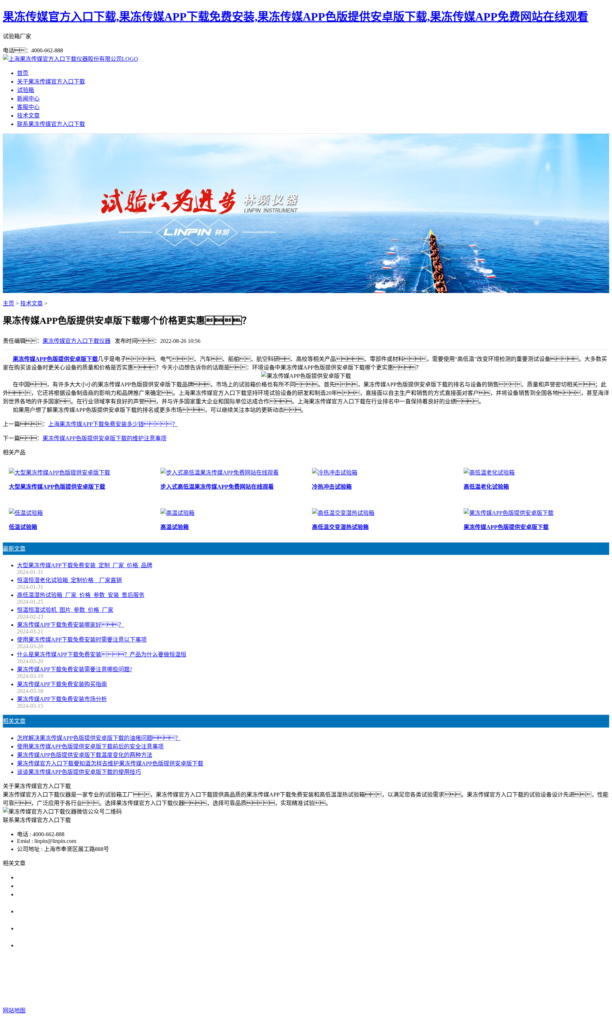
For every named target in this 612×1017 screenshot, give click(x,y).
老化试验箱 (381, 982)
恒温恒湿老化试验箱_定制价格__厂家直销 (69, 580)
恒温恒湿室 (414, 982)
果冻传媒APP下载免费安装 (239, 982)
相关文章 (14, 721)
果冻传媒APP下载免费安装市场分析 (62, 699)
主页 (8, 303)
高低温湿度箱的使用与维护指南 (56, 877)
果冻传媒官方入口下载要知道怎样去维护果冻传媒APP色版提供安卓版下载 (110, 763)
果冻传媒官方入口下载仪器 (76, 341)
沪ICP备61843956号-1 (433, 996)
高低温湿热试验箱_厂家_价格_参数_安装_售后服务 (80, 595)
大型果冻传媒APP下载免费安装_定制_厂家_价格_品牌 (84, 565)
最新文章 (14, 549)
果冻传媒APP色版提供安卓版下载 (55, 359)
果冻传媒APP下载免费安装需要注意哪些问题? (74, 669)
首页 (22, 73)
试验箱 (25, 90)
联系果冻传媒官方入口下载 (51, 124)
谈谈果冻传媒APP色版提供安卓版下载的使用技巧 (79, 772)
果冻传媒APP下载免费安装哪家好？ (70, 625)
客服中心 (28, 107)
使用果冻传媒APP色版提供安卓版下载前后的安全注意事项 (90, 746)
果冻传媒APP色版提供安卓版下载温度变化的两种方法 (84, 755)
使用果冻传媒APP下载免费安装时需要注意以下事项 (82, 640)
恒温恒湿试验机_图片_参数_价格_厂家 (65, 610)
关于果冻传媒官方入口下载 (51, 82)
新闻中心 (28, 99)
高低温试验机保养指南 (45, 886)
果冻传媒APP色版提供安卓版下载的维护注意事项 (104, 438)
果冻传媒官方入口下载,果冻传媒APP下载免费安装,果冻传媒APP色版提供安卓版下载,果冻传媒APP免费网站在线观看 (295, 16)
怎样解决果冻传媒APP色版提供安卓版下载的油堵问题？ (99, 738)
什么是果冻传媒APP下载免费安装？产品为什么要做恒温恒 (101, 654)
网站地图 (354, 996)
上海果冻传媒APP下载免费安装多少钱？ (113, 424)
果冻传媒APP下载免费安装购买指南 (62, 684)
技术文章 (28, 116)
